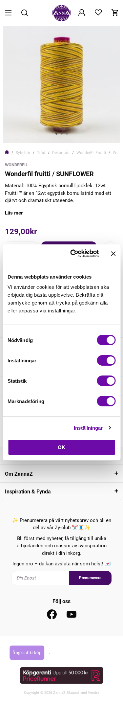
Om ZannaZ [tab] (19, 474)
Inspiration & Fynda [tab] (28, 492)
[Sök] (24, 13)
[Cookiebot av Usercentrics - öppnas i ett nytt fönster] (73, 253)
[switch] (106, 360)
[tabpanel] (61, 84)
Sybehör (23, 152)
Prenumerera (90, 578)
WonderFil (16, 164)
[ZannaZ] (61, 13)
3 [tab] (67, 133)
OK (61, 447)
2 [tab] (61, 133)
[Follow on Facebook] (52, 614)
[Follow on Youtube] (71, 614)
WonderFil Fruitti (91, 152)
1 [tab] (56, 133)
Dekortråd (61, 152)
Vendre (93, 693)
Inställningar (88, 428)
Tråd (41, 152)
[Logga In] (81, 13)
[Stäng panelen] (113, 253)
